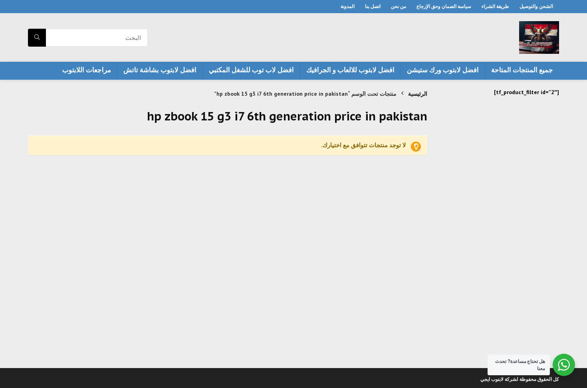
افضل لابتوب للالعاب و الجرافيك (350, 69)
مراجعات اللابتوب (86, 69)
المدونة (348, 6)
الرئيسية (417, 93)
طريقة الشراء (495, 6)
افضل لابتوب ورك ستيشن (443, 69)
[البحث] (37, 38)
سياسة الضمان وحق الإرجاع (443, 6)
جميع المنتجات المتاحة (522, 69)
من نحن (398, 6)
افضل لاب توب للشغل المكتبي (251, 69)
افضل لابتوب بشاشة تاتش (159, 69)
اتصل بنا (373, 6)
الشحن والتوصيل (536, 6)
